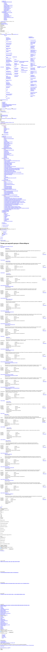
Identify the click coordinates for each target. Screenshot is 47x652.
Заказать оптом (2, 622)
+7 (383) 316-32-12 (3, 21)
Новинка (1, 616)
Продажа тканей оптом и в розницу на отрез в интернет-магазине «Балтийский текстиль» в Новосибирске (17, 645)
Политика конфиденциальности (5, 613)
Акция (1, 618)
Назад (5, 126)
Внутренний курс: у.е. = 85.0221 (5, 647)
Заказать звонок (2, 123)
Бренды (1, 626)
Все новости (2, 550)
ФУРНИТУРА (4, 103)
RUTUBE (3, 234)
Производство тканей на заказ (5, 624)
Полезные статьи (3, 612)
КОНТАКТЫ (6, 213)
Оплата (1, 606)
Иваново (5, 129)
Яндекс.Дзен (5, 233)
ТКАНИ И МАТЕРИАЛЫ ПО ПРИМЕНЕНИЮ (11, 196)
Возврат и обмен (3, 610)
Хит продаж (2, 617)
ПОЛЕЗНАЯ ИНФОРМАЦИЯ (9, 138)
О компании (2, 621)
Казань (5, 130)
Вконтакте (5, 231)
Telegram (4, 232)
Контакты (1, 628)
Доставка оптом (2, 625)
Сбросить (5, 545)
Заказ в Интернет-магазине (4, 609)
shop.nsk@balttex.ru (4, 229)
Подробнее (44, 254)
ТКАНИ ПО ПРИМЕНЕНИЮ (7, 105)
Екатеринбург (6, 132)
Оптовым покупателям (4, 620)
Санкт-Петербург (6, 128)
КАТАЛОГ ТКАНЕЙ (7, 159)
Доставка (1, 607)
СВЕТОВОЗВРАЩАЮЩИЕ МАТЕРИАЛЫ (9, 104)
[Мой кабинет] (0, 119)
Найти (1, 649)
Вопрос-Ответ (2, 614)
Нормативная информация (4, 611)
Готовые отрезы (2, 619)
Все (1, 507)
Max (3, 235)
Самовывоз (2, 608)
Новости (1, 627)
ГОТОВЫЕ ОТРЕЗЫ (5, 106)
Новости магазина (4, 631)
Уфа (4, 131)
